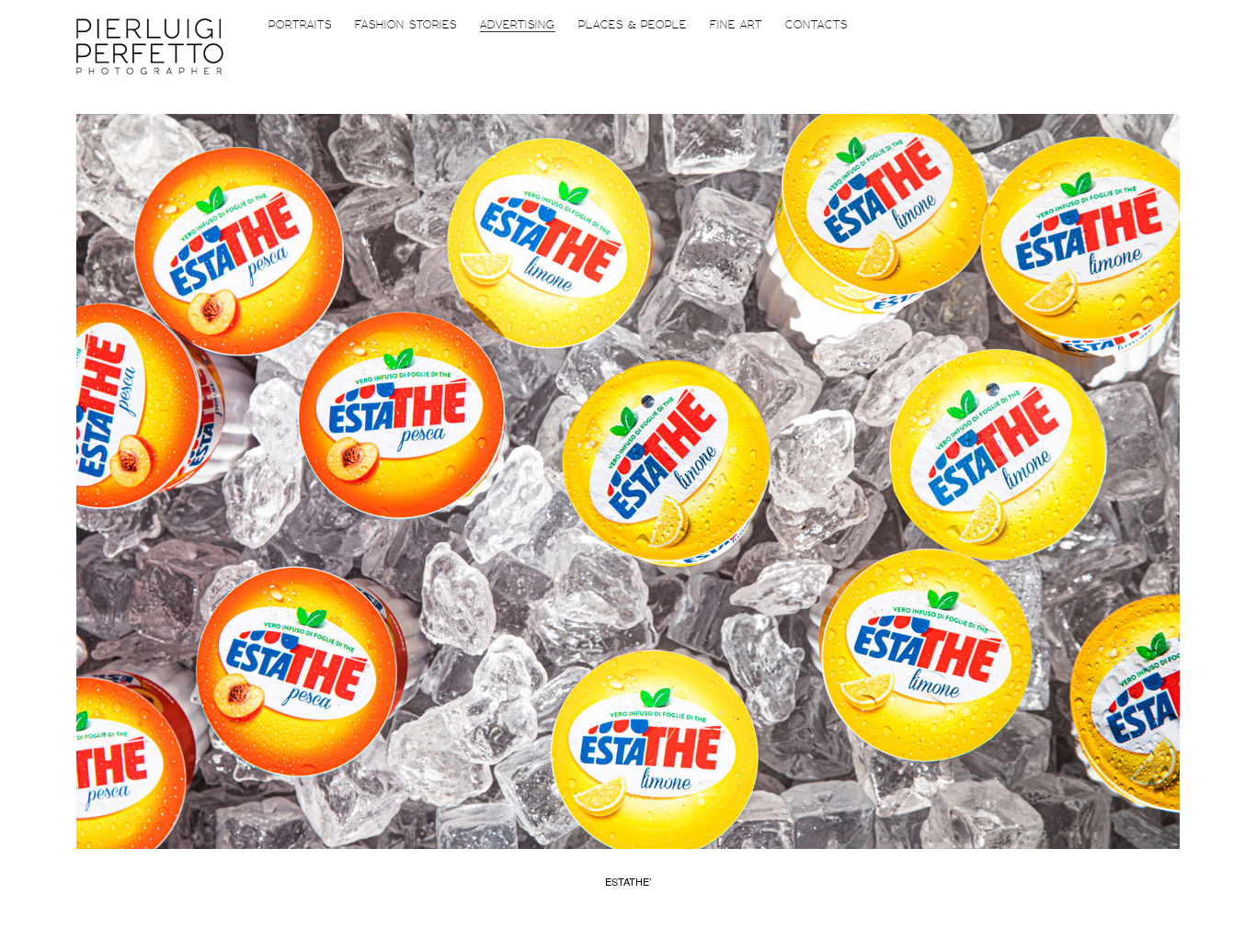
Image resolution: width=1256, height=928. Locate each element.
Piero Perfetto (149, 46)
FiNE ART (736, 25)
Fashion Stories (406, 25)
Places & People (632, 25)
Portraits (300, 25)
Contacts (816, 25)
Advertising (517, 25)
